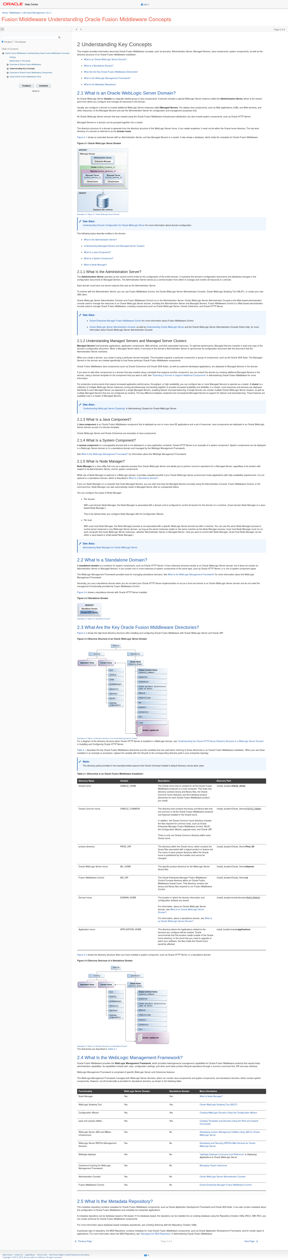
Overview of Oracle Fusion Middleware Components (31, 72)
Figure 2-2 (82, 592)
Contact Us (18, 1254)
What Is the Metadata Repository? (100, 84)
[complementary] (72, 1254)
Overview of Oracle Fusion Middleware (25, 64)
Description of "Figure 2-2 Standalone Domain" (93, 619)
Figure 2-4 (82, 954)
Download (43, 86)
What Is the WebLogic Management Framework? (107, 78)
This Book (8, 42)
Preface (13, 57)
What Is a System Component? (98, 258)
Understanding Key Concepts (22, 68)
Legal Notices (30, 1254)
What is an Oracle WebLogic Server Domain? (105, 59)
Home (5, 12)
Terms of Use (42, 1254)
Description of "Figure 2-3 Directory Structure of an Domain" (107, 738)
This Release (20, 42)
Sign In (146, 4)
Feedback (26, 86)
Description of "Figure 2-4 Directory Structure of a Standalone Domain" (102, 1046)
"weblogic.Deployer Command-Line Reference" (222, 1154)
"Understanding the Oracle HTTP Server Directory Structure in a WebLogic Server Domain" (221, 741)
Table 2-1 (81, 749)
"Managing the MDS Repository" (155, 1233)
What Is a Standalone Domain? (98, 65)
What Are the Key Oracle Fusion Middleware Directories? (111, 71)
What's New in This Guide (20, 60)
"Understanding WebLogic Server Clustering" (104, 408)
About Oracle (7, 1254)
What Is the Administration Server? (100, 239)
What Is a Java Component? (97, 252)
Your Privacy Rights (56, 1254)
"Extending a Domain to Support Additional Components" (179, 375)
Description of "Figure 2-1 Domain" (98, 214)
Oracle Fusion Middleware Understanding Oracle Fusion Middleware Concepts (37, 53)
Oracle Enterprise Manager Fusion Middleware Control (115, 320)
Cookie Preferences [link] (72, 1254)
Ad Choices (85, 1254)
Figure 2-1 (82, 137)
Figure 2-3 (82, 632)
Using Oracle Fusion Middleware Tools (25, 76)
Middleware (15, 12)
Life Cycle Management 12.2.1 (37, 12)
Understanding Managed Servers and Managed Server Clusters (114, 245)
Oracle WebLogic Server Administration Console (112, 326)
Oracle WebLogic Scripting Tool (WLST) (218, 1104)
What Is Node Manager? (95, 264)
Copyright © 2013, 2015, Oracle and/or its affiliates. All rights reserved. (32, 1257)
